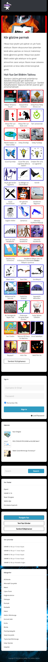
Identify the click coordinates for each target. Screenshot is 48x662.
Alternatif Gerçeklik (10, 583)
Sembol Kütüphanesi (16, 361)
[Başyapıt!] (10, 352)
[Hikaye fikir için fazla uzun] (23, 120)
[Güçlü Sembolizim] (10, 198)
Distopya (7, 599)
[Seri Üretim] (10, 333)
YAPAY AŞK (7, 501)
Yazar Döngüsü (17, 432)
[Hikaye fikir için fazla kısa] (10, 120)
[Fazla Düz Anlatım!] (23, 293)
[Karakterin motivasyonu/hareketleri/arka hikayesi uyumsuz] (23, 255)
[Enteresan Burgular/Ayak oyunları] (23, 312)
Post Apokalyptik (9, 631)
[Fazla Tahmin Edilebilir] (37, 312)
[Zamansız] (23, 217)
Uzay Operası (8, 643)
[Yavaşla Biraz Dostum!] (23, 101)
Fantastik (7, 607)
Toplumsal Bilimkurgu (11, 639)
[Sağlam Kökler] (10, 217)
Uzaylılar (7, 647)
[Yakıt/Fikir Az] (37, 352)
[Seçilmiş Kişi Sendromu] (10, 255)
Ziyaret (6, 489)
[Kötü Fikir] (23, 352)
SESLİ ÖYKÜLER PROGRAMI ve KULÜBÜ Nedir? (26, 441)
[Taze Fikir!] (23, 276)
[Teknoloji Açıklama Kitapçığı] (37, 217)
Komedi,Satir (8, 619)
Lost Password (38, 415)
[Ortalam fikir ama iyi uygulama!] (37, 158)
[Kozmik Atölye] (7, 9)
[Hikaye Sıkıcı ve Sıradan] (37, 255)
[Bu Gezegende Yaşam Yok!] (10, 312)
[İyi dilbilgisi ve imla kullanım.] (23, 179)
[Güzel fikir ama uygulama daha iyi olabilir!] (23, 158)
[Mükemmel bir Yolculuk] (10, 293)
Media (6, 627)
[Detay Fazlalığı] (37, 139)
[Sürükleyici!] (37, 276)
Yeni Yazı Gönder (24, 523)
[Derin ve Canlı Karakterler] (10, 236)
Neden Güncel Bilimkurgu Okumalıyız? (24, 451)
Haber (6, 611)
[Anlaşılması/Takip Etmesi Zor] (37, 101)
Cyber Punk (8, 591)
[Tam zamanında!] (37, 120)
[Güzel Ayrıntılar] (10, 158)
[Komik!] (37, 179)
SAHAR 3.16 (8, 493)
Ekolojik (6, 603)
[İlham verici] (10, 276)
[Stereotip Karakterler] (37, 236)
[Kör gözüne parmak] (23, 198)
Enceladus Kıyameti (10, 505)
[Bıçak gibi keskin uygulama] (10, 179)
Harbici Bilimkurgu (10, 615)
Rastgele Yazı (24, 517)
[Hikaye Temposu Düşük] (10, 101)
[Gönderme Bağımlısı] (37, 198)
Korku (6, 623)
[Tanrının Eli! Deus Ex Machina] (23, 333)
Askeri (6, 587)
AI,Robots (7, 579)
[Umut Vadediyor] (37, 333)
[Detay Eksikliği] (23, 139)
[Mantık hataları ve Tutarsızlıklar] (10, 139)
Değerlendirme (9, 595)
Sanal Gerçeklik (9, 635)
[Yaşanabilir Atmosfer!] (37, 293)
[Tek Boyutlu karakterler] (23, 236)
